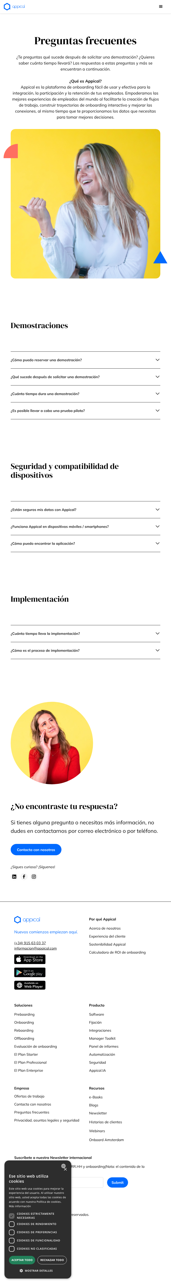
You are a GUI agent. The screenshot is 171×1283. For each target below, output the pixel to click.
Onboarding (24, 1022)
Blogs (93, 1105)
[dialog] (37, 1219)
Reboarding (23, 1030)
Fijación (95, 1022)
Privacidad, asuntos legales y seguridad (46, 1120)
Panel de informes (103, 1046)
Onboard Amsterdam (106, 1140)
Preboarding (24, 1014)
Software (96, 1014)
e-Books (96, 1097)
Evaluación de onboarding (35, 1046)
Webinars (97, 1131)
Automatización (102, 1054)
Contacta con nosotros (36, 849)
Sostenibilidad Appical (107, 944)
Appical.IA (97, 1070)
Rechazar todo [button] (52, 1260)
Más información (20, 1206)
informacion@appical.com (35, 948)
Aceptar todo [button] (22, 1260)
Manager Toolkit (102, 1038)
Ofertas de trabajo (29, 1096)
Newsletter (98, 1113)
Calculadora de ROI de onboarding (117, 952)
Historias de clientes (105, 1122)
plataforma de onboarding (69, 87)
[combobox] (64, 1166)
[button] (160, 6)
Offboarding (24, 1038)
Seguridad (97, 1062)
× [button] (65, 1169)
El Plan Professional (30, 1062)
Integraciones (100, 1030)
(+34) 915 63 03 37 (30, 943)
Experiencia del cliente (107, 936)
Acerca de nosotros (105, 928)
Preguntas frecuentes (31, 1112)
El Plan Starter (26, 1054)
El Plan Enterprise (28, 1070)
